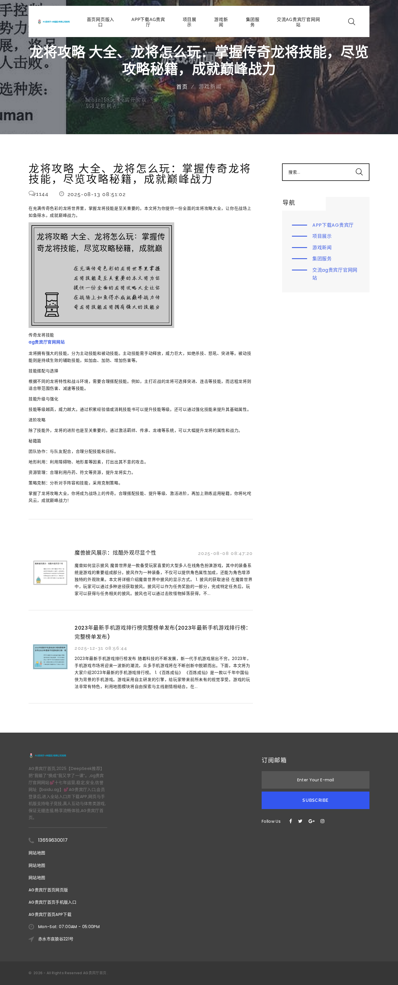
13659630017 (53, 840)
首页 (182, 87)
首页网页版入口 (101, 22)
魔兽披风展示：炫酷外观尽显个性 (115, 552)
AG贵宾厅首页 (94, 972)
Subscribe (315, 800)
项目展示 (189, 22)
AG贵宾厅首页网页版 (48, 890)
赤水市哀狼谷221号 (56, 939)
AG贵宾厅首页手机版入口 (52, 902)
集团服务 (253, 22)
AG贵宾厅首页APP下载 (50, 914)
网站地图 (37, 853)
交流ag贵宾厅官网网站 (298, 22)
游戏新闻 (221, 22)
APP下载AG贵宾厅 (148, 22)
